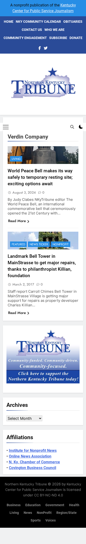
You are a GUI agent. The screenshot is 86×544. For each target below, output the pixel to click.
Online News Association (30, 456)
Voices (50, 520)
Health (74, 505)
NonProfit (61, 244)
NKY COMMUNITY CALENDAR (38, 21)
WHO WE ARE (54, 30)
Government (54, 505)
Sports (36, 520)
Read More (17, 221)
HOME (8, 21)
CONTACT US (32, 30)
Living (16, 159)
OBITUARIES (72, 21)
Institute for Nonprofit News (33, 450)
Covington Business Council (32, 467)
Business (14, 505)
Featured (18, 244)
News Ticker (39, 244)
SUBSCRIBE (58, 38)
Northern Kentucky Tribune (26, 484)
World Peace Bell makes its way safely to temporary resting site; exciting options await (40, 177)
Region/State (66, 513)
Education (33, 505)
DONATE (76, 38)
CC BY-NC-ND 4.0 (48, 495)
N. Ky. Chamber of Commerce (34, 462)
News (28, 513)
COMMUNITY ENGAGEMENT (25, 38)
